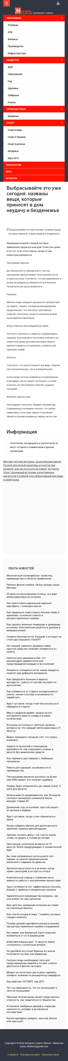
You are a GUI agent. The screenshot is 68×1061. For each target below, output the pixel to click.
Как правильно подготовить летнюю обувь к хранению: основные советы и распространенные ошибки (33, 615)
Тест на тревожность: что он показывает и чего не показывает (32, 989)
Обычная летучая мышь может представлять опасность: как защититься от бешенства (33, 998)
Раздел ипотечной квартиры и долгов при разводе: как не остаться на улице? (29, 467)
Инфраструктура (17, 53)
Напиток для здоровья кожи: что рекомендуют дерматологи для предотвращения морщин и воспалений (30, 660)
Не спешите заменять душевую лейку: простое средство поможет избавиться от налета (31, 648)
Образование (15, 74)
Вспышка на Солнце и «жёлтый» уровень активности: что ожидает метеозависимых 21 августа (34, 727)
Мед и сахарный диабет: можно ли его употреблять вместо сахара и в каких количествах (29, 715)
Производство (15, 46)
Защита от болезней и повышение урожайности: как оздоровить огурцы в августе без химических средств (30, 749)
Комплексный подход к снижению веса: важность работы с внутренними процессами (34, 879)
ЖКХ (10, 67)
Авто (9, 171)
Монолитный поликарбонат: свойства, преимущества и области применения (29, 577)
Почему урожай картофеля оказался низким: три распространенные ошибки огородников (33, 925)
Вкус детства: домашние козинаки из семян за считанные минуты (33, 906)
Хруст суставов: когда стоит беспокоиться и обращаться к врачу (33, 705)
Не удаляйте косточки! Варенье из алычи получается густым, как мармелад (31, 952)
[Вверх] (6, 3)
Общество (13, 60)
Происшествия (16, 109)
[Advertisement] (34, 515)
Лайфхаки (13, 95)
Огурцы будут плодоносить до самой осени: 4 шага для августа (33, 787)
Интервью (13, 151)
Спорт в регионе (16, 144)
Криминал (13, 116)
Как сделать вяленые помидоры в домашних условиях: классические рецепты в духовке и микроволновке (33, 627)
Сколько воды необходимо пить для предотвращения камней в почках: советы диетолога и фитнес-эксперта (32, 963)
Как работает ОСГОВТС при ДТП (25, 981)
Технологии (13, 164)
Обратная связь (50, 1054)
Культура (12, 178)
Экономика (14, 18)
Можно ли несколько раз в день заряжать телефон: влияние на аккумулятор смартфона (33, 974)
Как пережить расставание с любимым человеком (30, 760)
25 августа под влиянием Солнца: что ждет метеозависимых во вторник (32, 595)
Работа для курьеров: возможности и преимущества (29, 769)
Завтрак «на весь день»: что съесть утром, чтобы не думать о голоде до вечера (31, 836)
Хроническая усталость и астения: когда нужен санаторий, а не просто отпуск (30, 870)
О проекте (12, 1054)
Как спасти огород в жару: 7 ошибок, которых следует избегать (33, 915)
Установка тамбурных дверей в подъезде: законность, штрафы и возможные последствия (31, 1009)
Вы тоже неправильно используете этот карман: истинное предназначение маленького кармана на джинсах (30, 859)
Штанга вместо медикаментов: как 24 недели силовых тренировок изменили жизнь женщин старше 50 (33, 798)
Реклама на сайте (29, 1054)
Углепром (13, 25)
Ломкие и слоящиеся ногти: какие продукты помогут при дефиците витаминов (33, 671)
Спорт (10, 122)
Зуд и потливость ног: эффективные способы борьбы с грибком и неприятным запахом (34, 888)
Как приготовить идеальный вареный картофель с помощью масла (29, 604)
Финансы (13, 39)
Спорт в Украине (17, 136)
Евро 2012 (13, 158)
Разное (12, 102)
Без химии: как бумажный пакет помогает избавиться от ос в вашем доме (31, 934)
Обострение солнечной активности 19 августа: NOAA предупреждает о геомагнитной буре (34, 846)
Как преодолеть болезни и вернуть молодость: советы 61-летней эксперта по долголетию (31, 682)
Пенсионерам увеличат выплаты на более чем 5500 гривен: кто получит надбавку (32, 778)
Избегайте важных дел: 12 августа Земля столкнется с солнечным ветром (31, 943)
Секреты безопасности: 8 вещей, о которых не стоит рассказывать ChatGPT (34, 638)
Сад (10, 81)
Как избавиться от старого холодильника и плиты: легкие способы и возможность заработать (32, 694)
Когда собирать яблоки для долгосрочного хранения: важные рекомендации (32, 827)
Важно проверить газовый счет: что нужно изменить (32, 738)
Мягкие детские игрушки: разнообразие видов (32, 461)
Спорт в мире (15, 129)
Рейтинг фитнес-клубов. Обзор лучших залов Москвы (33, 586)
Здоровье (13, 88)
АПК (10, 32)
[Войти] (58, 3)
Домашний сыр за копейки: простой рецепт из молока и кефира (32, 809)
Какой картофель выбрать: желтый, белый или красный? (32, 1020)
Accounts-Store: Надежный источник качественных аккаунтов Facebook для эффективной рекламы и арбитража (33, 474)
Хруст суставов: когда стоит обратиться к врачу (31, 818)
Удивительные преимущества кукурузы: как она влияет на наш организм (32, 897)
